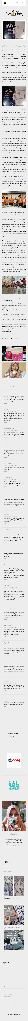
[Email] (17, 339)
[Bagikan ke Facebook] (11, 339)
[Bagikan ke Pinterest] (15, 339)
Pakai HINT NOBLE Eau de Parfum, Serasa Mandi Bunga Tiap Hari (13, 928)
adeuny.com (8, 842)
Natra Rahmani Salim (9, 428)
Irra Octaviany (7, 608)
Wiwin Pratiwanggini (9, 495)
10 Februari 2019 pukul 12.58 (10, 430)
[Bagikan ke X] (13, 339)
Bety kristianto (7, 463)
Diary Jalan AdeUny (12, 1014)
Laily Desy (6, 409)
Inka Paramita (7, 662)
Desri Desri (7, 530)
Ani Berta (6, 514)
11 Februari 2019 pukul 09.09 (10, 587)
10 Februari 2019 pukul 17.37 (10, 479)
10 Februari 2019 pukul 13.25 (10, 448)
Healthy (4, 46)
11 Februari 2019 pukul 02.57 (10, 551)
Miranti (5, 392)
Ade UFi (6, 446)
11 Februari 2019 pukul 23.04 (10, 645)
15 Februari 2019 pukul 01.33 (10, 699)
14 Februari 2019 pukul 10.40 (10, 683)
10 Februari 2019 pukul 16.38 (10, 465)
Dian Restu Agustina (9, 565)
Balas (5, 403)
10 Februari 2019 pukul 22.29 (10, 497)
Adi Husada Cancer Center (18, 45)
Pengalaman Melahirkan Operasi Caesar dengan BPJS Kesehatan (13, 953)
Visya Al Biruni (7, 643)
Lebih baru (14, 738)
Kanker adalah (21, 46)
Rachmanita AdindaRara (10, 549)
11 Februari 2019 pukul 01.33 (10, 516)
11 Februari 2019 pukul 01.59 (10, 532)
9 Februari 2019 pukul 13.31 (10, 411)
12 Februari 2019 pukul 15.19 (10, 664)
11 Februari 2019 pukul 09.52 (10, 610)
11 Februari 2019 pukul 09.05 (10, 566)
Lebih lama (12, 736)
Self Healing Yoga (17, 49)
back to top (14, 1008)
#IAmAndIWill (5, 45)
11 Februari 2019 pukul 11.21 (10, 627)
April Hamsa (7, 585)
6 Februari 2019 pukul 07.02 (10, 394)
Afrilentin (6, 697)
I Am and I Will (12, 46)
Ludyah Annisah (8, 625)
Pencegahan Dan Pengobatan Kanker (12, 48)
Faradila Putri (7, 681)
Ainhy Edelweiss (8, 477)
